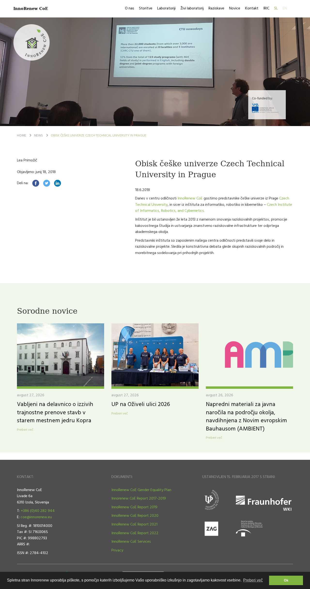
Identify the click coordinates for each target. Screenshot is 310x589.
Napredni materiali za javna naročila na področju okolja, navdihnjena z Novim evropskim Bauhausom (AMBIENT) (246, 417)
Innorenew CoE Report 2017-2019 (138, 498)
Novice (234, 8)
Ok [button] (286, 580)
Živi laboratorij (192, 8)
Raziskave (216, 8)
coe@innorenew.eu (36, 517)
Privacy (117, 550)
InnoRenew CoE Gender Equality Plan (141, 490)
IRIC (266, 8)
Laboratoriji (166, 8)
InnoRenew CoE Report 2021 (134, 524)
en (285, 8)
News (38, 135)
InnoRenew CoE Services (131, 542)
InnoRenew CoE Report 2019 (134, 507)
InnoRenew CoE (30, 8)
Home (21, 135)
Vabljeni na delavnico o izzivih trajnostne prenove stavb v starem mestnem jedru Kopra (55, 412)
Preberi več (25, 430)
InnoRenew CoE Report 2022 (134, 533)
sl (276, 8)
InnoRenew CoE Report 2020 (134, 516)
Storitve (145, 8)
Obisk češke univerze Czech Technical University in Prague (98, 135)
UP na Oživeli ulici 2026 (140, 404)
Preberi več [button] (253, 580)
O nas (129, 8)
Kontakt (251, 8)
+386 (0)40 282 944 (38, 511)
